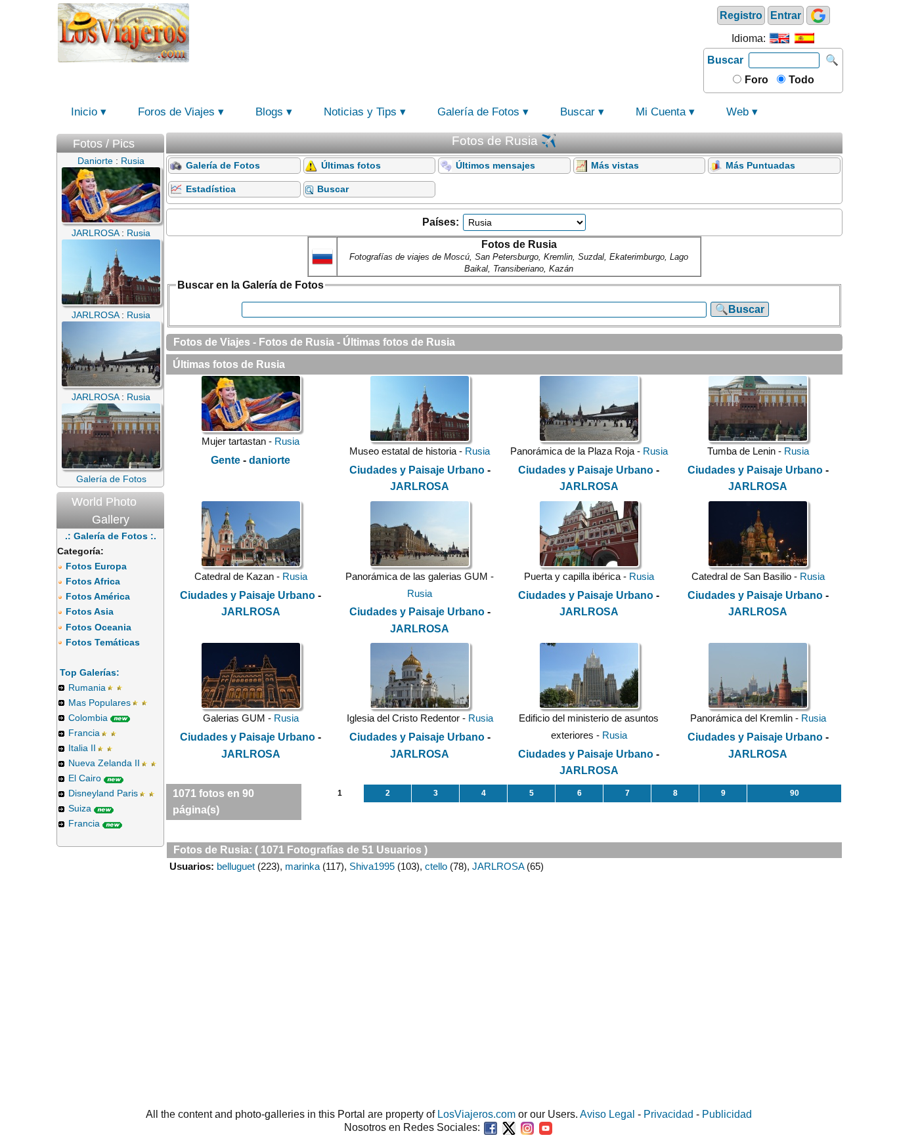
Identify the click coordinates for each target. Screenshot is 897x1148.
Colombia (88, 717)
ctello (436, 866)
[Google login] (818, 15)
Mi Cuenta (661, 112)
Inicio (84, 112)
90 (794, 793)
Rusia (286, 441)
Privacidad (668, 1114)
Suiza (79, 808)
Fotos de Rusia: (212, 849)
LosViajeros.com (476, 1114)
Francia (84, 733)
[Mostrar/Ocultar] (157, 140)
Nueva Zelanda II (104, 763)
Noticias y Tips (360, 112)
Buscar (725, 60)
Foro (755, 79)
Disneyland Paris (103, 793)
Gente (225, 460)
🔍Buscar (739, 309)
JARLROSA (419, 486)
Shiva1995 (372, 866)
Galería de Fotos (478, 112)
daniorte (269, 460)
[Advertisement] (447, 31)
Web (737, 112)
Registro (741, 15)
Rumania (87, 687)
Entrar (785, 15)
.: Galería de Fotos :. (110, 536)
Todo (800, 79)
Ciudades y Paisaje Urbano (417, 470)
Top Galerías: (90, 672)
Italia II (82, 748)
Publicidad (727, 1114)
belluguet (236, 866)
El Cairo (84, 778)
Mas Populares (99, 702)
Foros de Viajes (176, 112)
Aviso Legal (607, 1114)
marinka (302, 866)
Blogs (269, 112)
